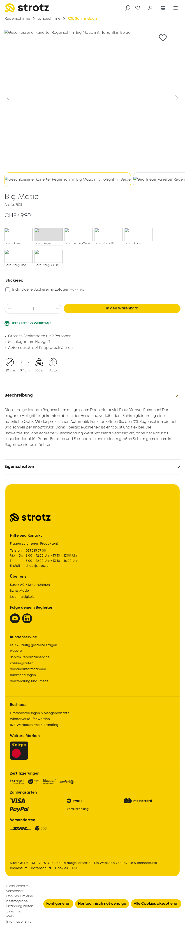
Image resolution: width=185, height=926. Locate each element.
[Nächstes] (176, 97)
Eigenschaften (19, 467)
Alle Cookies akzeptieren (156, 903)
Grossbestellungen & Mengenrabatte (39, 713)
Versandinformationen (28, 669)
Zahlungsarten (21, 663)
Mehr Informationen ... (19, 919)
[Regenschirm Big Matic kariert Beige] (92, 98)
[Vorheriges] (8, 97)
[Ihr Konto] (150, 8)
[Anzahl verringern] (9, 309)
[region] (92, 109)
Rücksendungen (23, 675)
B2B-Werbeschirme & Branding (34, 725)
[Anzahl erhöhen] (57, 309)
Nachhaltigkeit (22, 597)
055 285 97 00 (36, 550)
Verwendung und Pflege (29, 681)
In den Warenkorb (122, 308)
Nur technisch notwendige (102, 903)
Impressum (18, 868)
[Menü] (175, 8)
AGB (75, 868)
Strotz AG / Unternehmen (30, 585)
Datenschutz (41, 868)
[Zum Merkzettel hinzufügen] (163, 37)
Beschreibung (19, 395)
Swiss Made (19, 590)
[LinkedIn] (27, 618)
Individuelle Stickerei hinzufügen (48, 289)
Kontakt (16, 651)
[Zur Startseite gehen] (27, 7)
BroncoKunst (147, 863)
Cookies (61, 868)
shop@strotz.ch (38, 566)
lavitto (128, 863)
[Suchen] (127, 8)
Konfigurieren (58, 903)
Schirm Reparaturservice (30, 657)
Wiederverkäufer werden (30, 719)
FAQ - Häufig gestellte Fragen (33, 645)
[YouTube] (15, 618)
